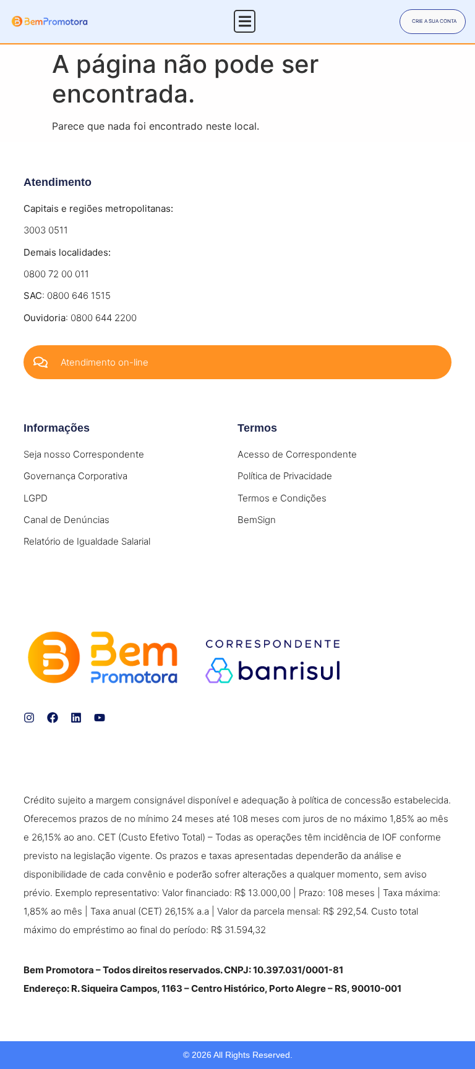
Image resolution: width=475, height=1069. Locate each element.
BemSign (257, 520)
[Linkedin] (76, 717)
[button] (244, 21)
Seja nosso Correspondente (84, 454)
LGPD (36, 498)
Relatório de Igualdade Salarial (87, 541)
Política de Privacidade (285, 476)
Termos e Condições (282, 498)
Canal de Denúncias (66, 520)
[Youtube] (99, 717)
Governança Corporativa (75, 476)
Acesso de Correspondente (297, 454)
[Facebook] (52, 717)
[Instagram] (29, 717)
